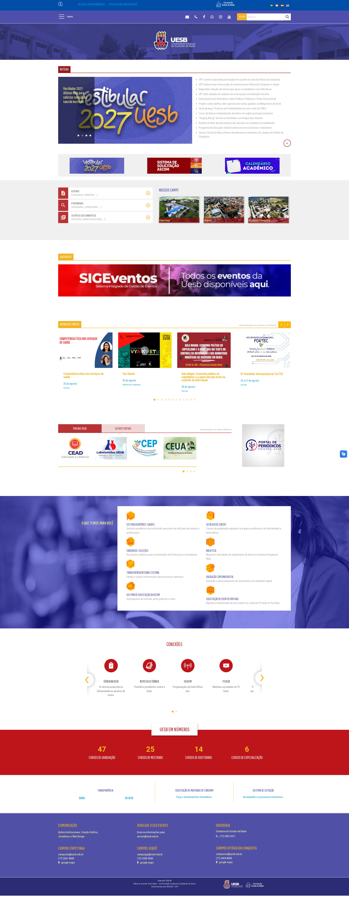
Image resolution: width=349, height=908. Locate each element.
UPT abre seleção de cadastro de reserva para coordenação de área (234, 94)
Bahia (82, 798)
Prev (281, 324)
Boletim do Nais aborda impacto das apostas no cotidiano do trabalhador (237, 123)
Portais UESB (80, 428)
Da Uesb (129, 798)
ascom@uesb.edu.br (148, 836)
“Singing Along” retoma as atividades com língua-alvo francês (231, 118)
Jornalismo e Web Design (71, 836)
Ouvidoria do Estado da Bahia (231, 831)
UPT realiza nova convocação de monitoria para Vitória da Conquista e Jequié (239, 84)
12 (194, 400)
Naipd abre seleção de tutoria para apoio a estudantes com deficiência (235, 89)
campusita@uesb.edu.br (70, 854)
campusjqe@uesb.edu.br (150, 854)
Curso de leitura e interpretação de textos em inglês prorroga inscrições (236, 113)
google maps (68, 862)
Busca (242, 16)
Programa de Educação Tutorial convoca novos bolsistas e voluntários (235, 127)
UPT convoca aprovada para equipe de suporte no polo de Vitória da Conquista (239, 79)
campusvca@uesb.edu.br (229, 854)
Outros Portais (123, 428)
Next (288, 324)
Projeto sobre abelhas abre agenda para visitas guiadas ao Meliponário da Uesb (240, 103)
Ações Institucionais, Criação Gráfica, (78, 832)
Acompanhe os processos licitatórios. (263, 797)
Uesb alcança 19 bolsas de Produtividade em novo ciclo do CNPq (232, 108)
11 (191, 400)
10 (187, 400)
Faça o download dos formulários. (194, 797)
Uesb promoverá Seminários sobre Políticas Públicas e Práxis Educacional (237, 98)
